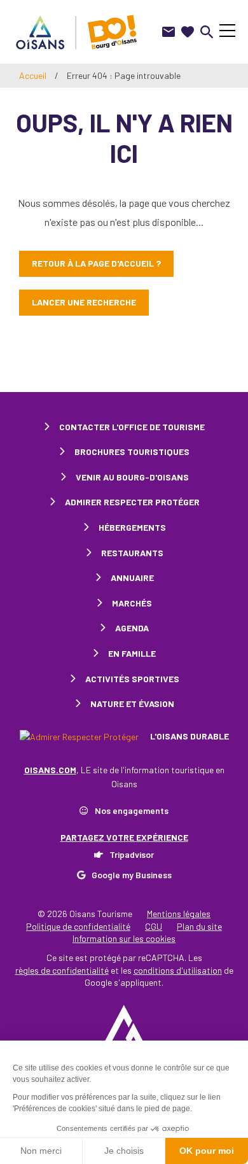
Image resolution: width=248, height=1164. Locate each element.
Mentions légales (178, 913)
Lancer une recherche (84, 302)
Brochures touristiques (131, 451)
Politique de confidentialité (78, 926)
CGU (153, 926)
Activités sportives (132, 678)
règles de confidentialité (62, 970)
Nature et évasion (132, 703)
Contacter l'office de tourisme (132, 426)
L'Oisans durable (188, 736)
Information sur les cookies (124, 938)
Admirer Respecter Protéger (132, 501)
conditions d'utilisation (178, 970)
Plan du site (199, 926)
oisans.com (50, 769)
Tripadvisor (131, 854)
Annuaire (132, 577)
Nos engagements (132, 810)
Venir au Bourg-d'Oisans (132, 477)
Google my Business (132, 874)
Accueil (32, 75)
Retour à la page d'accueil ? (96, 263)
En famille (132, 653)
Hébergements (132, 527)
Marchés (132, 603)
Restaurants (132, 552)
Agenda (132, 627)
